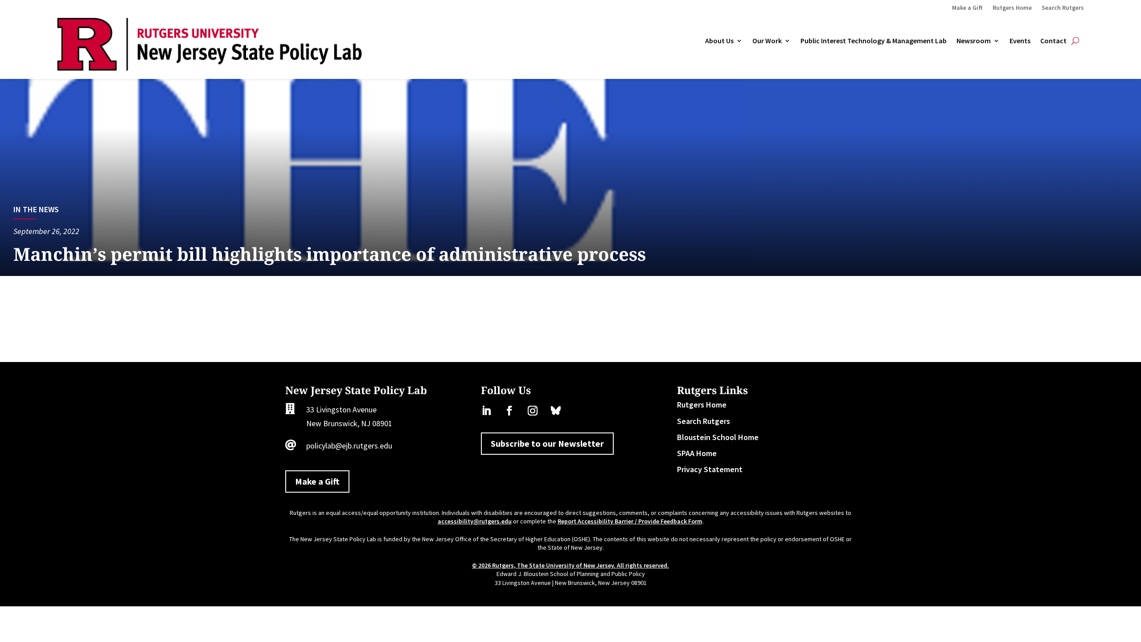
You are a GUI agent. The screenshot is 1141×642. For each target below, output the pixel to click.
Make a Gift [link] (967, 8)
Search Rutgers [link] (1063, 8)
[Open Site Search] (1075, 41)
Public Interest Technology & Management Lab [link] (873, 41)
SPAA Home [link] (697, 453)
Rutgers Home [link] (1012, 8)
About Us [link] (719, 41)
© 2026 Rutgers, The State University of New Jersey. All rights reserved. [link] (570, 565)
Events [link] (1020, 41)
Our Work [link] (767, 41)
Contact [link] (1053, 41)
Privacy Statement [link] (710, 469)
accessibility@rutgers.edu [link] (475, 521)
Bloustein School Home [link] (718, 437)
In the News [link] (36, 209)
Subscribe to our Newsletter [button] (547, 443)
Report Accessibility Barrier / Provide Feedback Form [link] (630, 521)
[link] (209, 68)
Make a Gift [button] (317, 481)
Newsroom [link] (973, 41)
